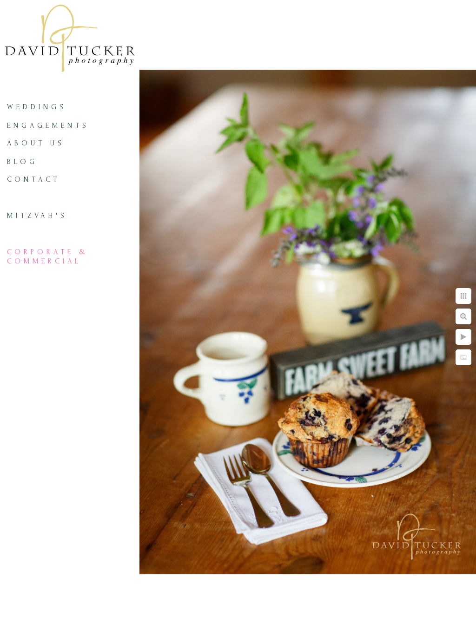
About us (36, 143)
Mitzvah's (37, 215)
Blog (22, 162)
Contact (33, 179)
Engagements (48, 125)
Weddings (36, 107)
